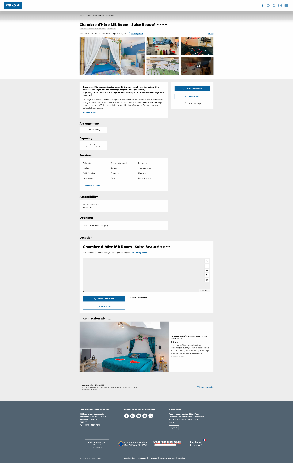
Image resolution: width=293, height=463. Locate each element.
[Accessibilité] (262, 5)
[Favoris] (268, 5)
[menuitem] (13, 5)
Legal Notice (129, 459)
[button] (274, 5)
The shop (181, 459)
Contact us (141, 459)
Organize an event (167, 459)
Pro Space (153, 459)
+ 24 (197, 66)
